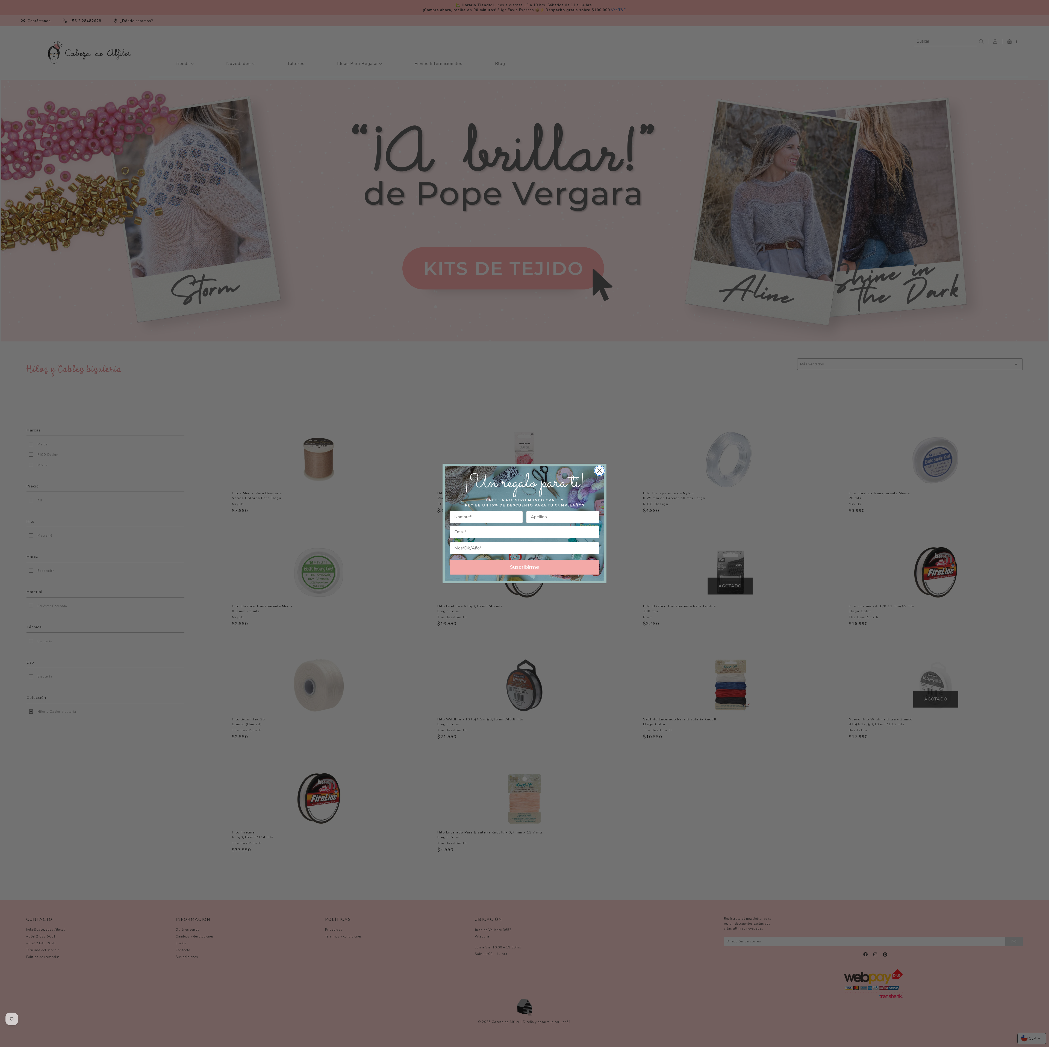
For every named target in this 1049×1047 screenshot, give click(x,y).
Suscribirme (524, 567)
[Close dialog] (599, 470)
